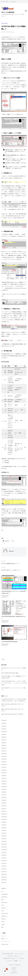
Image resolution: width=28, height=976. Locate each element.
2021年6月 (3, 860)
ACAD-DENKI (4, 23)
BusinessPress (14, 972)
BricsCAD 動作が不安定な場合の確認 (9, 673)
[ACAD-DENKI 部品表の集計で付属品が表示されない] (14, 607)
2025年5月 (3, 745)
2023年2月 (3, 808)
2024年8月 (3, 764)
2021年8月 (3, 855)
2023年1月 (3, 811)
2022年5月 (3, 830)
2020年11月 (4, 877)
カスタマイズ (9, 960)
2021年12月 (4, 844)
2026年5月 (3, 729)
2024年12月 (4, 753)
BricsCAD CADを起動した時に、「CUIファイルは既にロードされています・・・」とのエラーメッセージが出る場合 (14, 683)
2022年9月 (3, 819)
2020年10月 (4, 879)
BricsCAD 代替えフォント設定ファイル (10, 570)
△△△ (20, 960)
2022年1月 (3, 841)
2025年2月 (3, 748)
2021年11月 (4, 847)
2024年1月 (3, 778)
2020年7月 (3, 882)
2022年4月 (3, 833)
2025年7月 (3, 740)
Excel (2, 910)
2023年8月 (3, 792)
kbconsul (12, 32)
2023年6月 (3, 797)
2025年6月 (3, 742)
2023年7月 (3, 794)
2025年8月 (3, 737)
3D (2, 891)
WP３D (3, 921)
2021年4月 (3, 863)
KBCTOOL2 (4, 916)
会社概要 (15, 960)
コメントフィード (5, 941)
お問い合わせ (13, 1)
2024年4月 (3, 772)
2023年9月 (3, 789)
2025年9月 (3, 734)
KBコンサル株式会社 (7, 12)
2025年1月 (3, 750)
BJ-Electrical (4, 902)
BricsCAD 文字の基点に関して (8, 699)
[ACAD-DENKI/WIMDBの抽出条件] (14, 632)
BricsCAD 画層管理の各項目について (10, 563)
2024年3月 (3, 775)
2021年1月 (3, 871)
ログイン (3, 936)
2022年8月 (3, 822)
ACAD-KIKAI (4, 897)
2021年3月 (3, 866)
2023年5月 (3, 800)
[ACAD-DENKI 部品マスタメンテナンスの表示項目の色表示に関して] (14, 582)
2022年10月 (4, 816)
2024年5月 (3, 770)
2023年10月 (4, 786)
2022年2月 (3, 838)
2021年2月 (3, 868)
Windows (3, 919)
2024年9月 (3, 761)
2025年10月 (4, 731)
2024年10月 (4, 759)
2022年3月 (3, 836)
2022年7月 (3, 825)
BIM (2, 899)
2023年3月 (3, 805)
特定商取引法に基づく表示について (10, 958)
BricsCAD (3, 908)
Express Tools (4, 913)
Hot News (22, 958)
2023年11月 (4, 783)
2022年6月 (3, 827)
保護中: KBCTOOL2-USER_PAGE (9, 704)
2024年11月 (4, 756)
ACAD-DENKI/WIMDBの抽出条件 (9, 641)
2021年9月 (3, 852)
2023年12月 (4, 781)
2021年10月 (4, 849)
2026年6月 (3, 726)
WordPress (14, 969)
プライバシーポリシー (19, 953)
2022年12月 (4, 814)
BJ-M (2, 905)
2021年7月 (3, 857)
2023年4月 (3, 803)
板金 (2, 927)
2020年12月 (4, 874)
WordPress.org (4, 944)
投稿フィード (4, 938)
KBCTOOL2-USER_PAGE (7, 953)
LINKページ (17, 956)
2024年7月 (3, 767)
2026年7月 (3, 723)
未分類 (2, 924)
